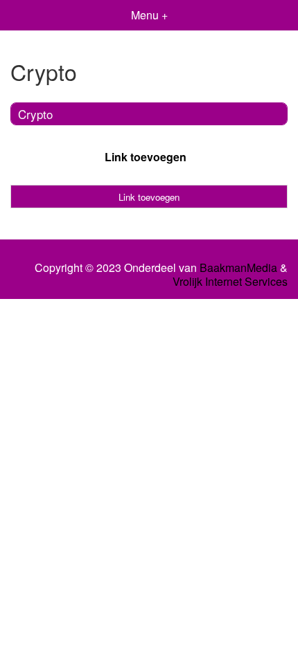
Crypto (35, 113)
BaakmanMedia (238, 268)
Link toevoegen (145, 157)
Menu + (149, 15)
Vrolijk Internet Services (230, 282)
